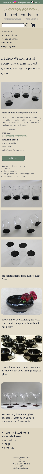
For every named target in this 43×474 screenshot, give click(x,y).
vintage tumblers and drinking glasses (19, 173)
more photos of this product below (19, 112)
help (7, 444)
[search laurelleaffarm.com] (27, 25)
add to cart (13, 158)
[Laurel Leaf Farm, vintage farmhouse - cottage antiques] (21, 13)
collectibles (6, 42)
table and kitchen (9, 35)
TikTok (37, 2)
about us (10, 440)
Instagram (22, 2)
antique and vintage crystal (14, 176)
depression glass (10, 171)
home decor (7, 31)
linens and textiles (9, 38)
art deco (7, 169)
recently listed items (16, 432)
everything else (8, 46)
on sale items (12, 436)
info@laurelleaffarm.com (21, 468)
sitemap (9, 447)
